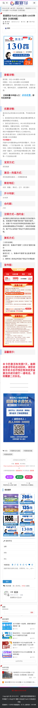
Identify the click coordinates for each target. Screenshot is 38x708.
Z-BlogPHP (11, 699)
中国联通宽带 (8, 454)
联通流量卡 (20, 8)
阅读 (20, 477)
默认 (6, 23)
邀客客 (7, 22)
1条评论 (31, 22)
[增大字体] (8, 23)
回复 (21, 595)
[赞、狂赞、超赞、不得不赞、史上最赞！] (29, 564)
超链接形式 (19, 470)
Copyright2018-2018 (10, 696)
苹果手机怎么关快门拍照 (10, 485)
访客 (11, 592)
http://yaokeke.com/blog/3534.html (14, 466)
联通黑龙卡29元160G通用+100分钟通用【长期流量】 (19, 9)
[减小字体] (3, 23)
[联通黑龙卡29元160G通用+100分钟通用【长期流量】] (18, 307)
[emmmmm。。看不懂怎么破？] (26, 564)
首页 (13, 8)
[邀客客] (19, 3)
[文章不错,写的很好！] (23, 564)
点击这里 (26, 95)
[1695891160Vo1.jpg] (18, 51)
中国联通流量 (28, 451)
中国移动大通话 (15, 451)
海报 (10, 477)
